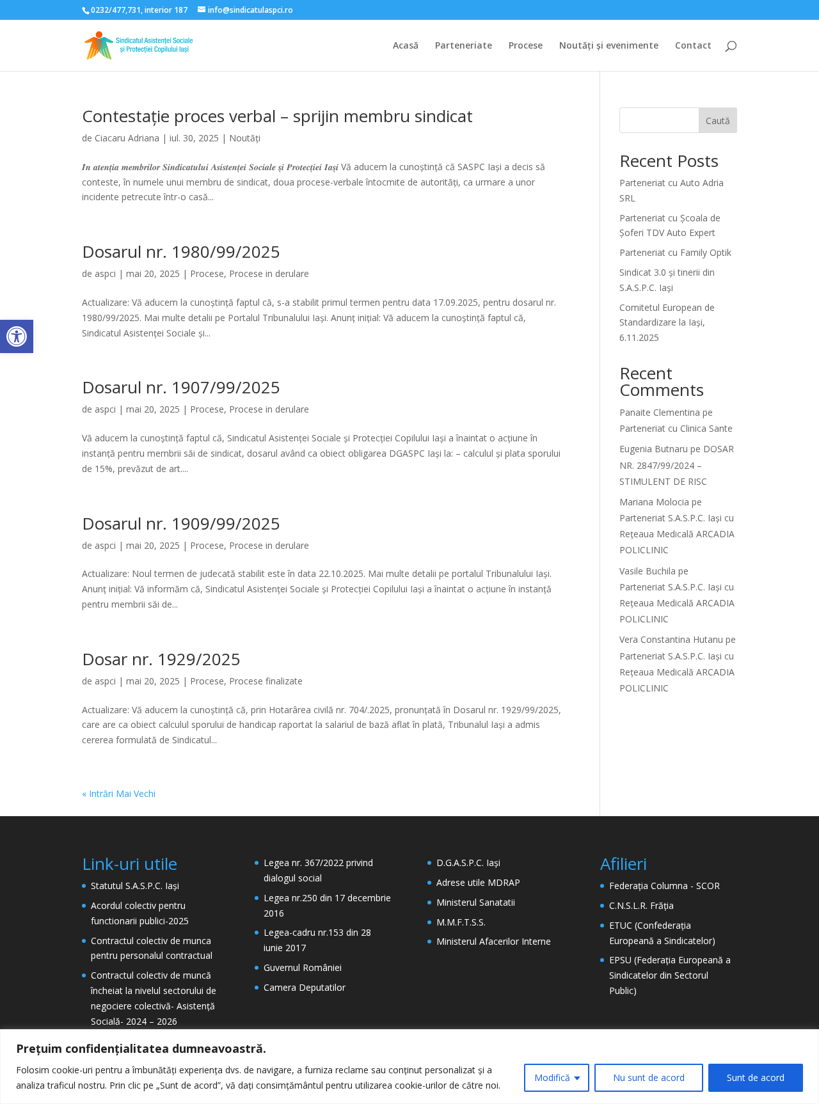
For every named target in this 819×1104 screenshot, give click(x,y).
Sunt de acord (755, 1077)
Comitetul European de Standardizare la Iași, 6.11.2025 (667, 322)
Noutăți (244, 138)
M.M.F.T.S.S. (461, 922)
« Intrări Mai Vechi (118, 793)
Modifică (552, 1077)
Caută (718, 120)
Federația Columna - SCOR (664, 885)
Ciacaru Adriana (127, 138)
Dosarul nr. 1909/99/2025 (181, 523)
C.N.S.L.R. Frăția (641, 905)
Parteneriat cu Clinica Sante (676, 428)
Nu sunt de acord (649, 1077)
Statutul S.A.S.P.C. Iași (135, 885)
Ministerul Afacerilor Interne (493, 941)
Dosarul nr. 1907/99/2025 (181, 386)
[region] (409, 1066)
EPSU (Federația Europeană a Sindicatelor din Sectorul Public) (670, 975)
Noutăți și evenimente (608, 46)
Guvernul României (303, 967)
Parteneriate (463, 46)
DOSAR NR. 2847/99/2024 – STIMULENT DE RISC (676, 465)
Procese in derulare (269, 273)
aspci (105, 273)
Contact (693, 46)
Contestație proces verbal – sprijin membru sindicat (277, 115)
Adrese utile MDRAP (478, 882)
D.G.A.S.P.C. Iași (468, 862)
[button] (16, 336)
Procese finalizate (266, 681)
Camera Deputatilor (305, 987)
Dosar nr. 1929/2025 (161, 658)
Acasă (405, 46)
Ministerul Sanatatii (475, 902)
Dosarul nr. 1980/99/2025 (181, 251)
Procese (526, 46)
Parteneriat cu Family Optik (675, 252)
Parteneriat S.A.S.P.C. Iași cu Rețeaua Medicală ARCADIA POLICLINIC (677, 534)
